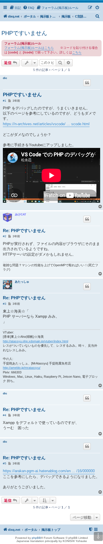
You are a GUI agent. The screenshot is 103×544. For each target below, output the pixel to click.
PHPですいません (24, 33)
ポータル (30, 16)
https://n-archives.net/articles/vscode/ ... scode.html (46, 124)
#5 (4, 463)
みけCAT (20, 214)
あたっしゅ (22, 281)
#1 (4, 100)
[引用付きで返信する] (87, 82)
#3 (4, 303)
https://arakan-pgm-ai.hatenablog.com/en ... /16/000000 (49, 471)
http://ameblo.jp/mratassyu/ (21, 367)
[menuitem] (15, 7)
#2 (4, 236)
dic (5, 78)
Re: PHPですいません (24, 230)
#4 (4, 415)
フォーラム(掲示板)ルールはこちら (29, 47)
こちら (77, 52)
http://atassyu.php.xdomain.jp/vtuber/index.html (35, 341)
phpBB (36, 537)
